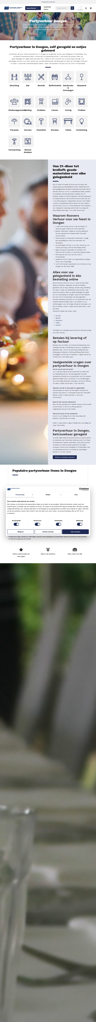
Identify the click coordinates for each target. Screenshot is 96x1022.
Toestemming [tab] (19, 494)
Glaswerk (59, 320)
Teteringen (32, 536)
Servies (58, 316)
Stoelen (58, 325)
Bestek (58, 318)
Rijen (19, 536)
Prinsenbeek (58, 536)
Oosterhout (12, 536)
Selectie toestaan (48, 532)
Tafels (58, 323)
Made (24, 536)
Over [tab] (76, 494)
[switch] (37, 524)
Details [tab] (48, 494)
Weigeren (21, 532)
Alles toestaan (75, 532)
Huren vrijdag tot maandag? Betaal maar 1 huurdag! (48, 1)
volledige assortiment (70, 330)
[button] (65, 457)
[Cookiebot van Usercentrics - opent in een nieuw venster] (80, 489)
